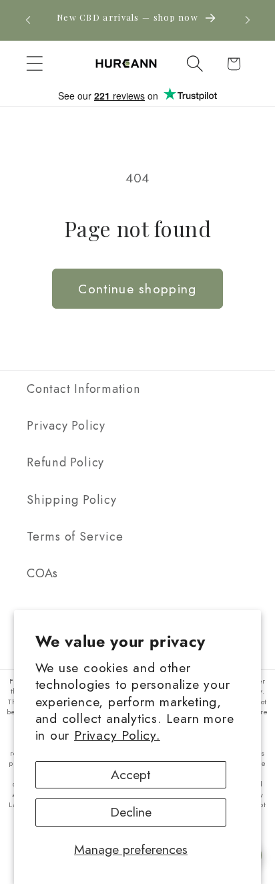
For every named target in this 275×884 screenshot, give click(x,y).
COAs (42, 573)
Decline (131, 811)
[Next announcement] (247, 20)
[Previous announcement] (28, 20)
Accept (130, 774)
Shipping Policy (72, 499)
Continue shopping (137, 288)
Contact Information (84, 389)
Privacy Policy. (117, 735)
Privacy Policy (66, 425)
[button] (34, 64)
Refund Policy (65, 462)
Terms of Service (75, 536)
